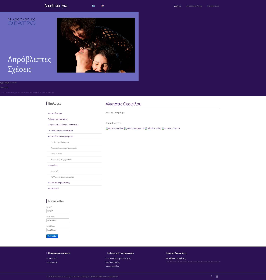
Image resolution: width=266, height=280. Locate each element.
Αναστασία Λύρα (194, 6)
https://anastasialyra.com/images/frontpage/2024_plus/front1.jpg (27, 92)
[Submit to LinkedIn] (171, 128)
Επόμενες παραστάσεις (57, 119)
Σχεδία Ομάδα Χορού (60, 142)
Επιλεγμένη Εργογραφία (61, 159)
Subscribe (52, 236)
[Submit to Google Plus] (134, 128)
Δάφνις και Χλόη (112, 266)
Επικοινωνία (213, 6)
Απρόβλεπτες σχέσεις (176, 258)
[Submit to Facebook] (115, 128)
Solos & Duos (56, 153)
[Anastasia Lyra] (55, 6)
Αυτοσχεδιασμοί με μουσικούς (64, 148)
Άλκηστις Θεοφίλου (123, 104)
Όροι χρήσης (51, 262)
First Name (50, 216)
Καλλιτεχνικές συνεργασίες (62, 177)
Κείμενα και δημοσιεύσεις (59, 182)
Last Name (50, 226)
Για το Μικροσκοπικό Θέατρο (60, 130)
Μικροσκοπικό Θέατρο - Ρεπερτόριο (63, 124)
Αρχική (177, 6)
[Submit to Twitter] (153, 128)
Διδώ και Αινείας (113, 262)
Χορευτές (55, 171)
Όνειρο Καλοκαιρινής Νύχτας (118, 258)
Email (49, 207)
